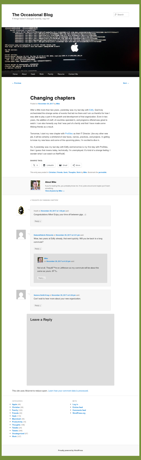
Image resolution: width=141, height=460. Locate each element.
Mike (58, 103)
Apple (14, 404)
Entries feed (78, 407)
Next (126, 83)
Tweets (15, 430)
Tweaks (15, 427)
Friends (60, 172)
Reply (38, 221)
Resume (61, 74)
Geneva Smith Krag (41, 295)
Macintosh (16, 418)
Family (50, 74)
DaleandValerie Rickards (43, 235)
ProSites (69, 133)
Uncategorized (18, 433)
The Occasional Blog (32, 14)
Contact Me (73, 74)
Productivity (17, 421)
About (24, 74)
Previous (16, 83)
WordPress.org (79, 413)
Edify (91, 109)
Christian (52, 172)
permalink (102, 172)
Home (15, 74)
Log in (75, 404)
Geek (33, 74)
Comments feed (79, 410)
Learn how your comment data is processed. (68, 390)
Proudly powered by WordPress (70, 450)
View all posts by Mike (54, 191)
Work (42, 74)
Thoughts (72, 172)
